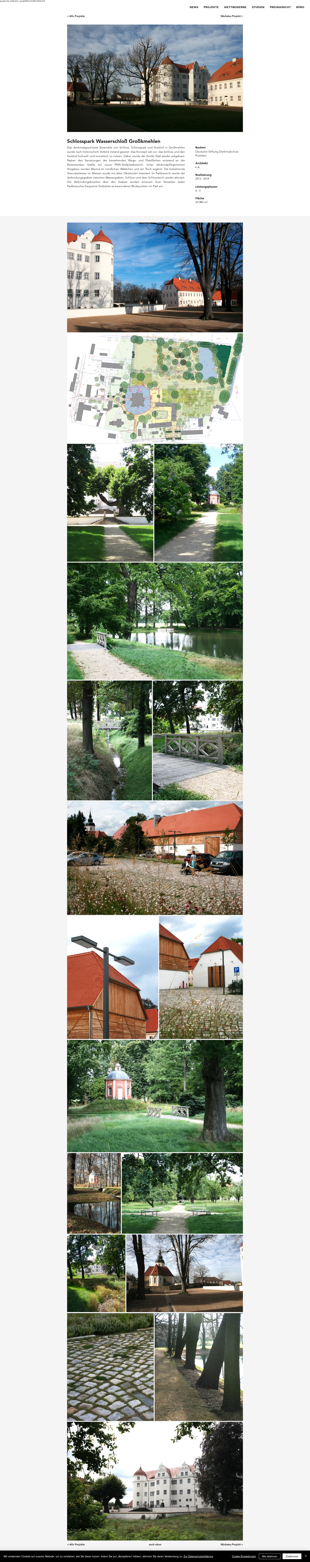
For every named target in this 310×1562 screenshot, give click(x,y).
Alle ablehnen (269, 1556)
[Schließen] (306, 1556)
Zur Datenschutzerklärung (198, 1556)
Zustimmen (292, 1556)
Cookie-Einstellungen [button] (244, 1556)
